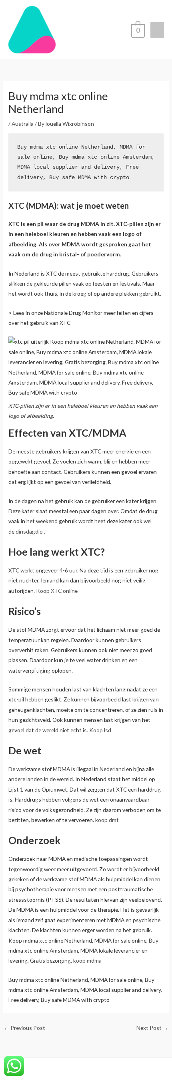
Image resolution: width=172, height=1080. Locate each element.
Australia (23, 123)
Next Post (152, 1027)
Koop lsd (99, 730)
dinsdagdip (29, 531)
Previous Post (24, 1027)
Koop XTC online (57, 590)
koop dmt (106, 819)
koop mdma (87, 960)
